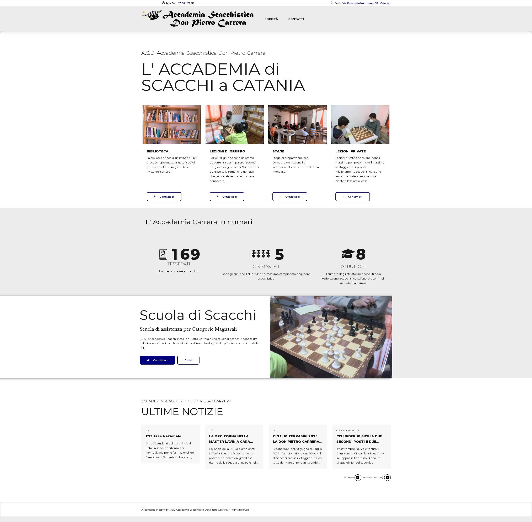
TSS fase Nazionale (163, 436)
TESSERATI (178, 263)
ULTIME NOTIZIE (182, 411)
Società (271, 19)
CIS (210, 430)
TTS (147, 430)
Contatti (296, 19)
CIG (275, 430)
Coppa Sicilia (351, 430)
